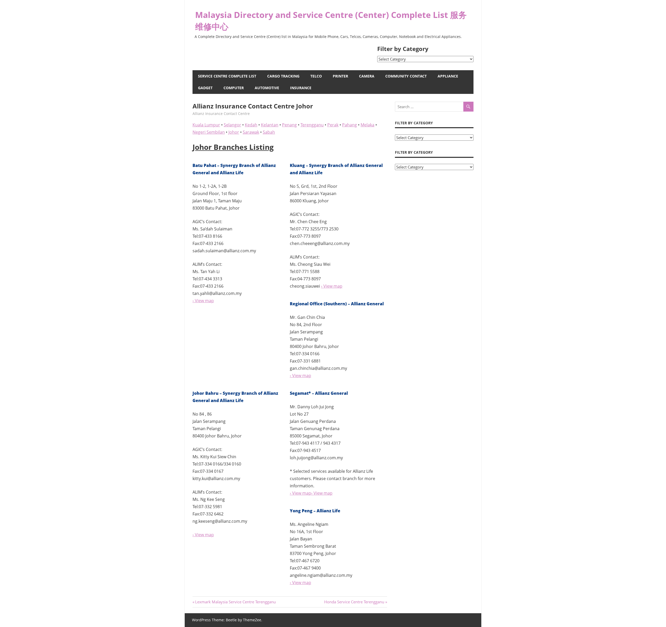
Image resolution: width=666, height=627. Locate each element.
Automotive (267, 87)
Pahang (349, 125)
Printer (340, 76)
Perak (332, 125)
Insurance (300, 87)
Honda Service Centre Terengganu (354, 601)
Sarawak (251, 132)
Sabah (269, 132)
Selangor (232, 125)
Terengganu (312, 125)
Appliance (448, 76)
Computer (233, 87)
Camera (366, 76)
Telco (316, 76)
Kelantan (269, 125)
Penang (289, 125)
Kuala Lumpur (206, 125)
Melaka (367, 125)
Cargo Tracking (283, 76)
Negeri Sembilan (209, 132)
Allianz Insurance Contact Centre (221, 113)
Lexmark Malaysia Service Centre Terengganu (235, 601)
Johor (233, 132)
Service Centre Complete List (227, 76)
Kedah (251, 125)
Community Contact (406, 76)
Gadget (205, 87)
